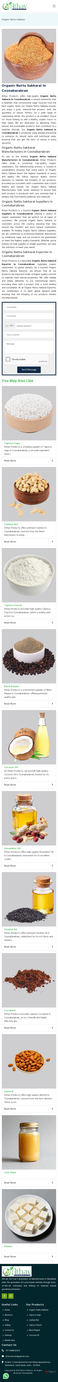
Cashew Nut (11, 524)
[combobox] (9, 326)
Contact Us (9, 1330)
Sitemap (8, 1335)
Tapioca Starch (13, 605)
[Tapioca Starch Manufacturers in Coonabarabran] (29, 575)
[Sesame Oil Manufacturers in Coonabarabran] (29, 899)
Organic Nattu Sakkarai (38, 1310)
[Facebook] (4, 1296)
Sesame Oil (10, 929)
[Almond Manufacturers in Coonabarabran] (29, 1061)
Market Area (10, 1340)
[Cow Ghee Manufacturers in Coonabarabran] (29, 1142)
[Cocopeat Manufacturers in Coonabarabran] (29, 980)
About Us (8, 1315)
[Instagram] (11, 1296)
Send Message (29, 370)
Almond (8, 1091)
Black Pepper (11, 686)
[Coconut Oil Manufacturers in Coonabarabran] (29, 737)
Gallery (8, 1325)
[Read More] (52, 460)
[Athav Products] (14, 5)
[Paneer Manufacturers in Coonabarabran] (29, 1216)
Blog (7, 1320)
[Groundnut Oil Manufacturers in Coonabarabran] (29, 818)
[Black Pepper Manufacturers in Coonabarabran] (29, 656)
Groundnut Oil (12, 848)
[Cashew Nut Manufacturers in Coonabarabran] (29, 494)
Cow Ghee (10, 1172)
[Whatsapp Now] (6, 1376)
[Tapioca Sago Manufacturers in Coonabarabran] (29, 413)
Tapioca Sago (12, 443)
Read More (10, 461)
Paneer (8, 1246)
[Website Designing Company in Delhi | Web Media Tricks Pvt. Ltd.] (50, 1372)
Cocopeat (10, 1010)
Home (7, 1310)
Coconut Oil (11, 767)
